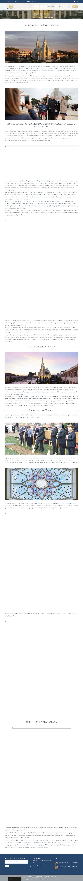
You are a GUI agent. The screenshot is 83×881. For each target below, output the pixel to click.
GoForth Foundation (39, 877)
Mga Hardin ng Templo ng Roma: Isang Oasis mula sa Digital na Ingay (68, 863)
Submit (6, 866)
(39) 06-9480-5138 (32, 1)
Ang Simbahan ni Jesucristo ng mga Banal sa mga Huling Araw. (53, 879)
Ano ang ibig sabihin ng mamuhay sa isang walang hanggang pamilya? (68, 867)
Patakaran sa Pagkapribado (50, 876)
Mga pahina (33, 17)
